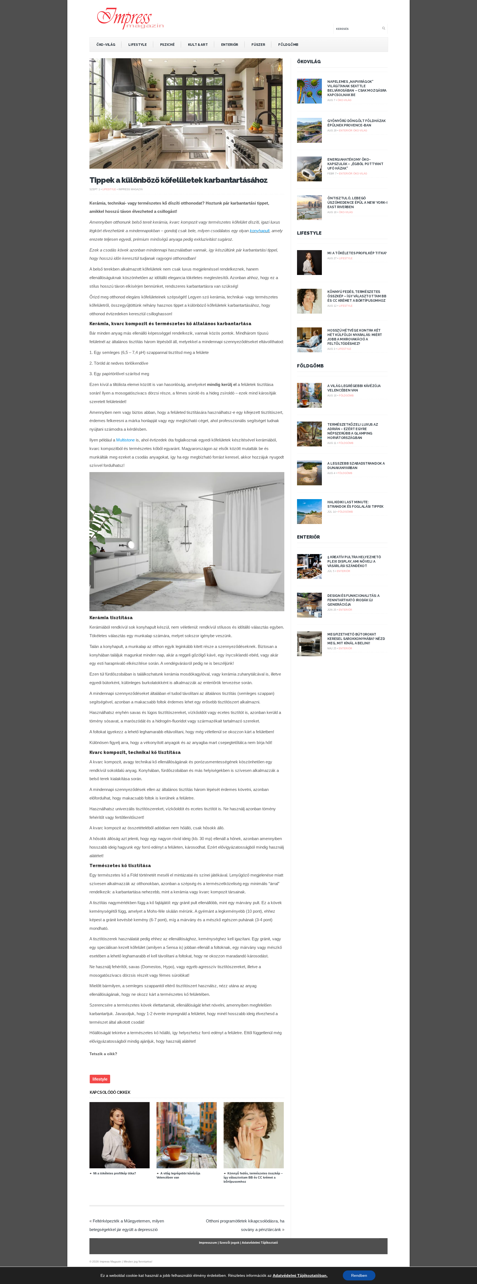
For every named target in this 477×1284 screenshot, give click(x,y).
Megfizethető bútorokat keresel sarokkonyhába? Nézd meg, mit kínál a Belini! (356, 638)
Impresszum (208, 1242)
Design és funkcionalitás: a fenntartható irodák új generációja (353, 600)
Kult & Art (198, 45)
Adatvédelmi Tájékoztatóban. (300, 1275)
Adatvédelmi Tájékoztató (260, 1242)
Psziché (167, 45)
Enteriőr (230, 45)
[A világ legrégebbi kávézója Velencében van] (187, 1167)
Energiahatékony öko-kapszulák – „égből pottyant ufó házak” (355, 164)
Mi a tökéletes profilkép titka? (114, 1173)
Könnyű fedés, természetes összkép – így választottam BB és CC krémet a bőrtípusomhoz (253, 1177)
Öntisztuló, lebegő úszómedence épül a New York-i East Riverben (357, 202)
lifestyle (99, 1079)
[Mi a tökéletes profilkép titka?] (119, 1167)
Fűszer (258, 45)
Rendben (359, 1275)
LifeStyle (137, 45)
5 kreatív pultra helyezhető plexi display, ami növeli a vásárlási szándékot (354, 561)
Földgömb (288, 45)
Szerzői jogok (229, 1242)
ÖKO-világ (105, 45)
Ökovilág (309, 61)
